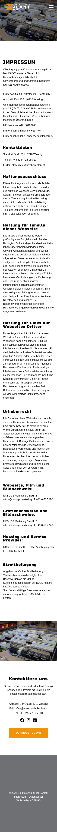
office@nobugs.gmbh (42, 547)
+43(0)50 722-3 (45, 499)
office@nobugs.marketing (17, 499)
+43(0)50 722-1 (15, 551)
